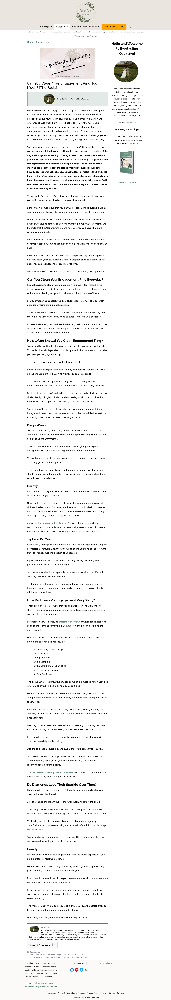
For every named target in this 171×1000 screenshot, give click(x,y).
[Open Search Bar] (129, 27)
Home (30, 42)
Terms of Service (108, 993)
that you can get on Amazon (52, 523)
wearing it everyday (69, 621)
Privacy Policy (93, 993)
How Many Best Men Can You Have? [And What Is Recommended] (58, 957)
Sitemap (120, 993)
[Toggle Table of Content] (53, 944)
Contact (61, 993)
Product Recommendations (84, 26)
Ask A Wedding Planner (114, 26)
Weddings (45, 26)
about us (132, 122)
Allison (67, 99)
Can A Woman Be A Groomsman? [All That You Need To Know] (56, 955)
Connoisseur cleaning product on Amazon (54, 772)
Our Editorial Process (76, 993)
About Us (52, 993)
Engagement (62, 26)
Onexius (106, 963)
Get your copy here (127, 182)
